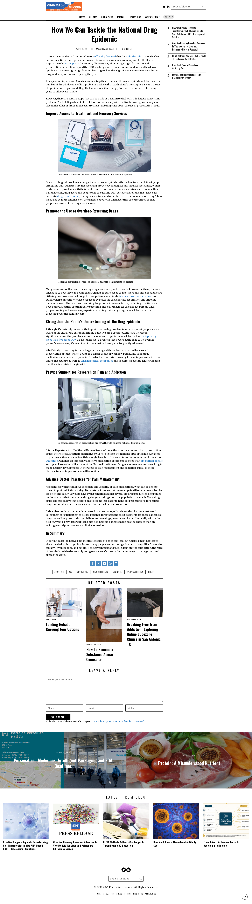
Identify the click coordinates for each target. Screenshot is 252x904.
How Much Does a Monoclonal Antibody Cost (185, 67)
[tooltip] (164, 6)
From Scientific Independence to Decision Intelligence (186, 76)
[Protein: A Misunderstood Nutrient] (189, 760)
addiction (59, 572)
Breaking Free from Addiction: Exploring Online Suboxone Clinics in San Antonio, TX (144, 634)
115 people (70, 63)
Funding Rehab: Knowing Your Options (62, 627)
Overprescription (135, 572)
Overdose (117, 572)
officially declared (105, 56)
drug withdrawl (100, 572)
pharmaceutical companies (97, 360)
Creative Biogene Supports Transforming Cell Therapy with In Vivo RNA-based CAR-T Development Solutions (188, 32)
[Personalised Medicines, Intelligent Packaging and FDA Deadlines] (63, 760)
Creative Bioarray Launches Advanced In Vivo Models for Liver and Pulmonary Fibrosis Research (188, 46)
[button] (203, 6)
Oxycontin (52, 460)
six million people (152, 460)
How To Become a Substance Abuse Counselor (99, 654)
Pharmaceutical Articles (102, 49)
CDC (70, 572)
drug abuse (82, 572)
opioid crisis (133, 56)
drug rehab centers (68, 196)
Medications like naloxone (135, 296)
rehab (151, 572)
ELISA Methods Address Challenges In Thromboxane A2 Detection (189, 57)
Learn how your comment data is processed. (119, 721)
